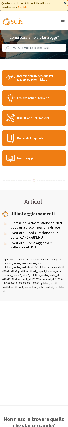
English (22, 7)
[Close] (65, 3)
